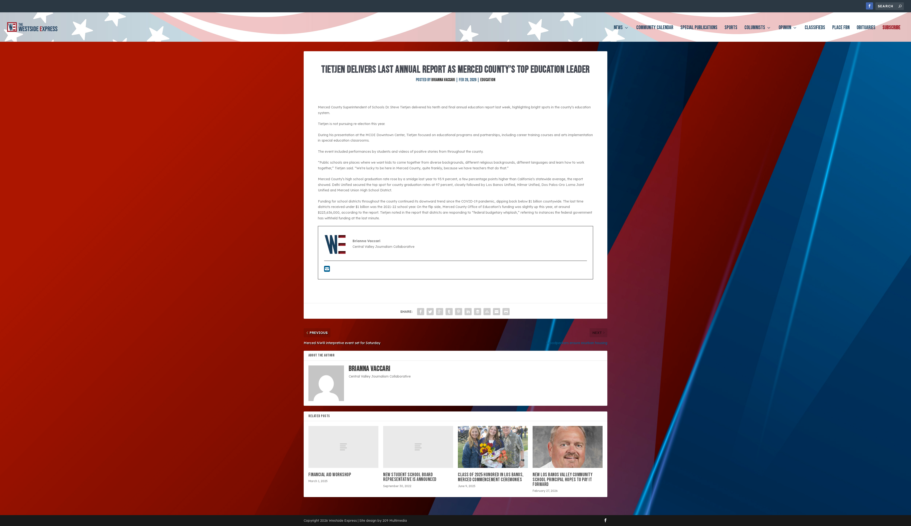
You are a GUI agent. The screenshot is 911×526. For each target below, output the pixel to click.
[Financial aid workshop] (343, 447)
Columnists (754, 28)
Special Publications (698, 28)
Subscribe (891, 28)
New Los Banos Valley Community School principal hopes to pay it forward (562, 479)
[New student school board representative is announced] (418, 447)
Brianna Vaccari (443, 79)
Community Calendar (654, 28)
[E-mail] (327, 270)
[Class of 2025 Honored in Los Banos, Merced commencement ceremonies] (493, 447)
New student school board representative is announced (410, 477)
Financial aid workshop (329, 475)
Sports (731, 28)
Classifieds (815, 28)
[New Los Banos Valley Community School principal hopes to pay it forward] (568, 447)
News (618, 28)
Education (487, 79)
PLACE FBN (841, 28)
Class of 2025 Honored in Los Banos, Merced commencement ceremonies (491, 477)
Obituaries (866, 28)
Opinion (785, 28)
